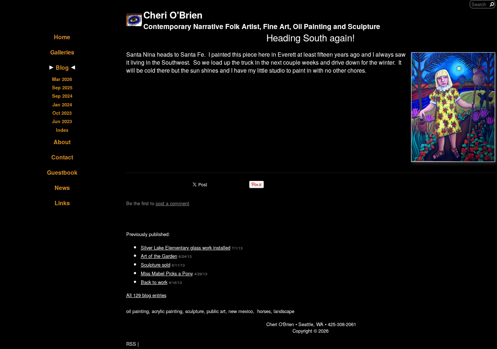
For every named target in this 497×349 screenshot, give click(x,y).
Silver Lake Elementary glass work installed (185, 247)
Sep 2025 (62, 87)
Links (62, 203)
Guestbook (62, 172)
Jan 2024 (62, 104)
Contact (62, 157)
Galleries (62, 52)
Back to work (154, 282)
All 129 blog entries (146, 295)
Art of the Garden (159, 255)
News (62, 187)
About (62, 142)
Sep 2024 (62, 96)
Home (62, 37)
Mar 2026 (62, 79)
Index (62, 130)
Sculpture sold (155, 264)
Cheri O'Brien (173, 14)
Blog (62, 67)
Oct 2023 (62, 113)
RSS (131, 343)
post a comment (172, 203)
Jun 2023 (62, 121)
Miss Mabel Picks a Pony (167, 273)
